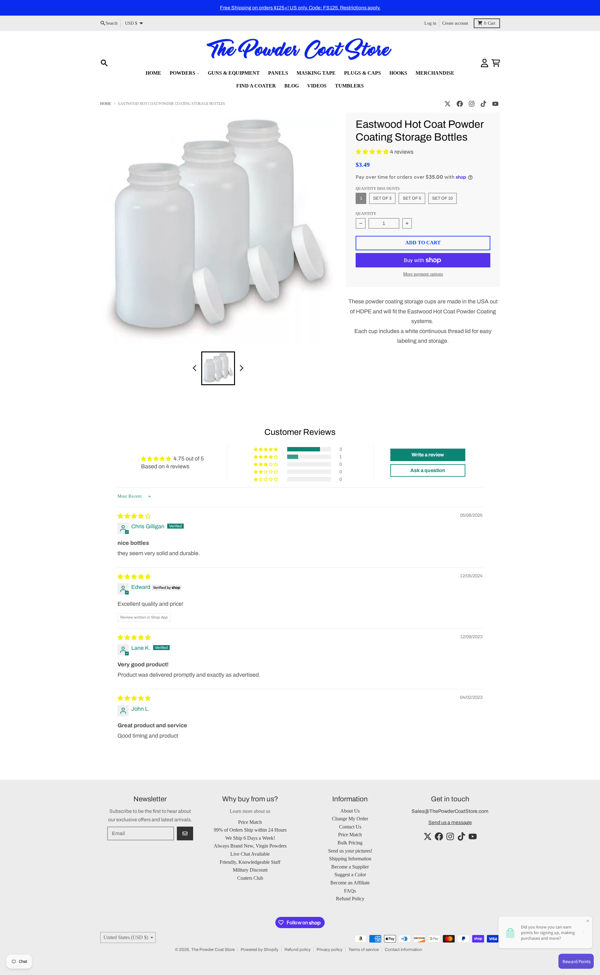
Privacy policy (329, 949)
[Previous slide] (195, 368)
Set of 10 (442, 198)
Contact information (403, 949)
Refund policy (297, 949)
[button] (373, 152)
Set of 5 (412, 198)
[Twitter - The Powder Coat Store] (447, 103)
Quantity (366, 213)
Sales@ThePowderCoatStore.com (450, 811)
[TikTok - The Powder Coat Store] (483, 103)
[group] (218, 368)
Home (105, 104)
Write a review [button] (428, 454)
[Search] (104, 63)
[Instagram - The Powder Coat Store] (471, 103)
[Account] (484, 63)
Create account (455, 23)
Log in (430, 23)
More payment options (423, 274)
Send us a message (450, 822)
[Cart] (496, 63)
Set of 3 (382, 198)
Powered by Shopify (259, 949)
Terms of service (363, 949)
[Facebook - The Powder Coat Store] (459, 103)
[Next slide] (241, 368)
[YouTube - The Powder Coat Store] (495, 103)
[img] (134, 516)
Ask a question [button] (427, 470)
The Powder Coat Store (213, 949)
